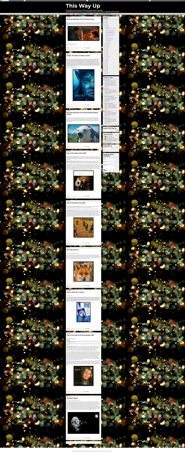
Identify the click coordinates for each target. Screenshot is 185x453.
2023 (105, 24)
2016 (105, 66)
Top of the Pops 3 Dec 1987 (76, 203)
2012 (105, 72)
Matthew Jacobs (89, 329)
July (106, 49)
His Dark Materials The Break (86, 49)
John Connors (110, 136)
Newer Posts (69, 442)
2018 (105, 63)
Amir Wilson (71, 49)
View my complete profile (107, 142)
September (107, 46)
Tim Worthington (107, 79)
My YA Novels (80, 13)
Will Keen (94, 147)
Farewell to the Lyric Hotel (109, 89)
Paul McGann (94, 329)
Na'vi (87, 106)
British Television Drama (109, 103)
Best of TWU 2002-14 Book (104, 13)
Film (79, 106)
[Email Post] (83, 47)
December (107, 26)
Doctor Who (71, 329)
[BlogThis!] (86, 47)
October (107, 45)
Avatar (70, 106)
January (107, 57)
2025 (105, 21)
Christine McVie (72, 398)
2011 (105, 73)
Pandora (89, 106)
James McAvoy (93, 49)
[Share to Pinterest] (89, 47)
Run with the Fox (73, 250)
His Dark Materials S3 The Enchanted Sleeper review (109, 32)
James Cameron (83, 106)
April (106, 53)
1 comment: (79, 391)
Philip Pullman (85, 147)
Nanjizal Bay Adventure (108, 112)
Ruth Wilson (71, 50)
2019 (105, 62)
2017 (105, 65)
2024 (105, 22)
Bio (73, 13)
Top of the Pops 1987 (82, 197)
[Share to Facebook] (88, 47)
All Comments (107, 150)
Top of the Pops (76, 197)
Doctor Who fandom (76, 329)
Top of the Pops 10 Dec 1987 (76, 153)
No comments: (80, 47)
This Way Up (83, 6)
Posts (106, 148)
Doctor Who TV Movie (82, 329)
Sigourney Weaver (94, 106)
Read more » (69, 45)
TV (92, 147)
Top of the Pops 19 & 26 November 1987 (80, 335)
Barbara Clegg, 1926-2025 (109, 118)
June (106, 50)
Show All (117, 124)
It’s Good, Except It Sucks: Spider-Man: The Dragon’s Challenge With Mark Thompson (110, 81)
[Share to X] (87, 47)
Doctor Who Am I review (75, 292)
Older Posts (98, 442)
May (106, 52)
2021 (105, 59)
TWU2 (94, 13)
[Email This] (85, 47)
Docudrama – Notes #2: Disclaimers (110, 104)
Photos (88, 13)
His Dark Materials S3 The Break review (80, 19)
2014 (105, 69)
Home (68, 13)
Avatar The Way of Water (75, 106)
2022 (105, 25)
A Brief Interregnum (108, 111)
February (107, 56)
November (107, 43)
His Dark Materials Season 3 (77, 49)
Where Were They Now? (109, 96)
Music (72, 197)
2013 (105, 70)
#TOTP (70, 197)
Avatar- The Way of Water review (78, 55)
